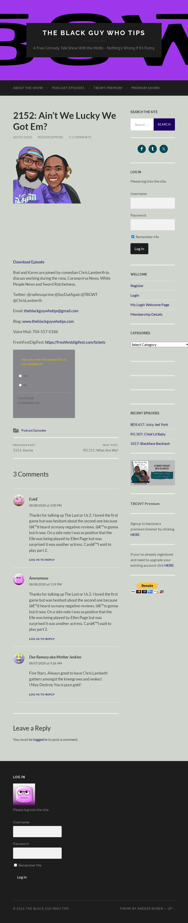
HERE (135, 534)
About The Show (28, 88)
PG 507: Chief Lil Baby (148, 434)
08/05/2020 (22, 137)
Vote (63, 403)
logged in (40, 739)
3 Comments (80, 137)
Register (137, 285)
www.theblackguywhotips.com (48, 321)
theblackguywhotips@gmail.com (51, 310)
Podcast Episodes (68, 88)
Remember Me (147, 236)
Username (138, 193)
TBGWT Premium (108, 88)
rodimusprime (51, 137)
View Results (26, 398)
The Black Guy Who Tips (94, 33)
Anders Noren (150, 908)
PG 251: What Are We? (100, 447)
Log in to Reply (42, 559)
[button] (47, 174)
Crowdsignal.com (28, 402)
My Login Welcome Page (149, 304)
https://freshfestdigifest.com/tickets (75, 342)
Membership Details (146, 314)
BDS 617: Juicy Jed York (149, 424)
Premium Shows (145, 88)
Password (138, 215)
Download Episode (28, 261)
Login (134, 295)
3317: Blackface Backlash (150, 443)
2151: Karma (24, 447)
